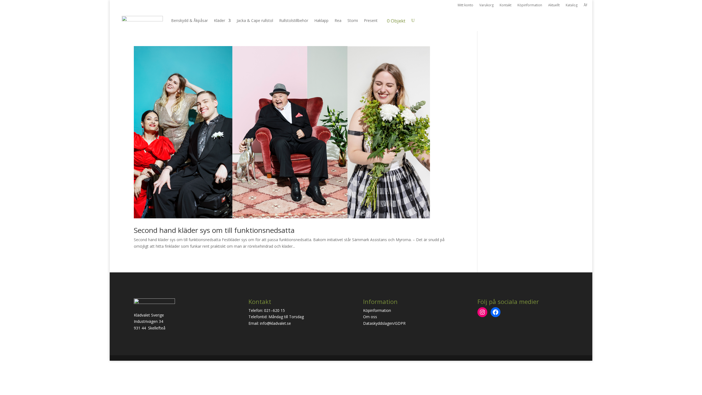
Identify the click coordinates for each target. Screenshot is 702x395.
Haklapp (321, 20)
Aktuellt (554, 5)
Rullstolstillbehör (293, 20)
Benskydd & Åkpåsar (189, 20)
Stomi (352, 20)
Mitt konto (465, 5)
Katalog (572, 5)
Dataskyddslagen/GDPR (384, 323)
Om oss (370, 316)
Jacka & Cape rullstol (255, 20)
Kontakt (505, 5)
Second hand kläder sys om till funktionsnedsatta (214, 230)
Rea (338, 20)
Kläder (219, 20)
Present (371, 20)
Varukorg (486, 5)
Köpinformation (529, 5)
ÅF (585, 5)
